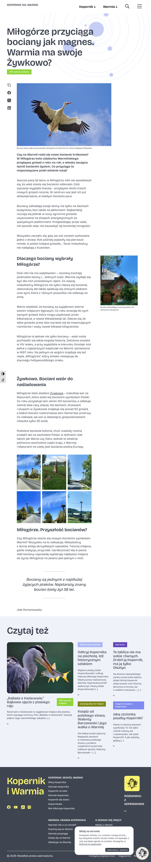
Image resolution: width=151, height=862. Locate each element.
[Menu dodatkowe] (139, 6)
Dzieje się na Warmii (59, 837)
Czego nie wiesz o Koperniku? (123, 705)
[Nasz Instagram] (29, 807)
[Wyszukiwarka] (127, 6)
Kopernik (87, 7)
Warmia (110, 7)
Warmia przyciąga (58, 833)
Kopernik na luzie (57, 791)
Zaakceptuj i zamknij (117, 850)
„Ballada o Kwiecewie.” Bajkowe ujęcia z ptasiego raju (28, 702)
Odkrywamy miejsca (19, 72)
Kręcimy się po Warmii (60, 829)
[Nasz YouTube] (16, 807)
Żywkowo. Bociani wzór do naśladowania (45, 381)
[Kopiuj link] (9, 85)
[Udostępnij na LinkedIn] (9, 108)
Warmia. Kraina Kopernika (67, 820)
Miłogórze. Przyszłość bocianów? (52, 529)
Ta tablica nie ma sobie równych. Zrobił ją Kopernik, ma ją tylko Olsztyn (128, 660)
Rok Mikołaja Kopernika (61, 808)
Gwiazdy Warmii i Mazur (92, 704)
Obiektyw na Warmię (59, 842)
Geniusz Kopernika (58, 786)
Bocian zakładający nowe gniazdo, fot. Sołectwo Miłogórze (117, 308)
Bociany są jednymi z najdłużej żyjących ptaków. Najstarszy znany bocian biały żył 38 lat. (54, 584)
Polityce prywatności (90, 844)
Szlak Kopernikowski (90, 644)
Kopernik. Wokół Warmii (65, 777)
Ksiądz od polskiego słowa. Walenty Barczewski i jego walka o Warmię (92, 719)
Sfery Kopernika (57, 782)
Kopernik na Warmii (22, 5)
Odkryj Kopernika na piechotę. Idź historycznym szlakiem (92, 658)
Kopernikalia (55, 804)
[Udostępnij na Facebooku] (9, 93)
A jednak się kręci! (108, 820)
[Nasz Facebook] (9, 807)
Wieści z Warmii (104, 824)
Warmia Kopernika (58, 795)
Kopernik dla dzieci (58, 799)
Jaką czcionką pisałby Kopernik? (128, 716)
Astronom (120, 644)
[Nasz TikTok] (23, 807)
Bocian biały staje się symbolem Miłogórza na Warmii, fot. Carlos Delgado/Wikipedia (54, 148)
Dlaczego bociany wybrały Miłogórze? (45, 261)
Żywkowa (56, 393)
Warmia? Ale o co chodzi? (62, 824)
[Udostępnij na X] (9, 101)
